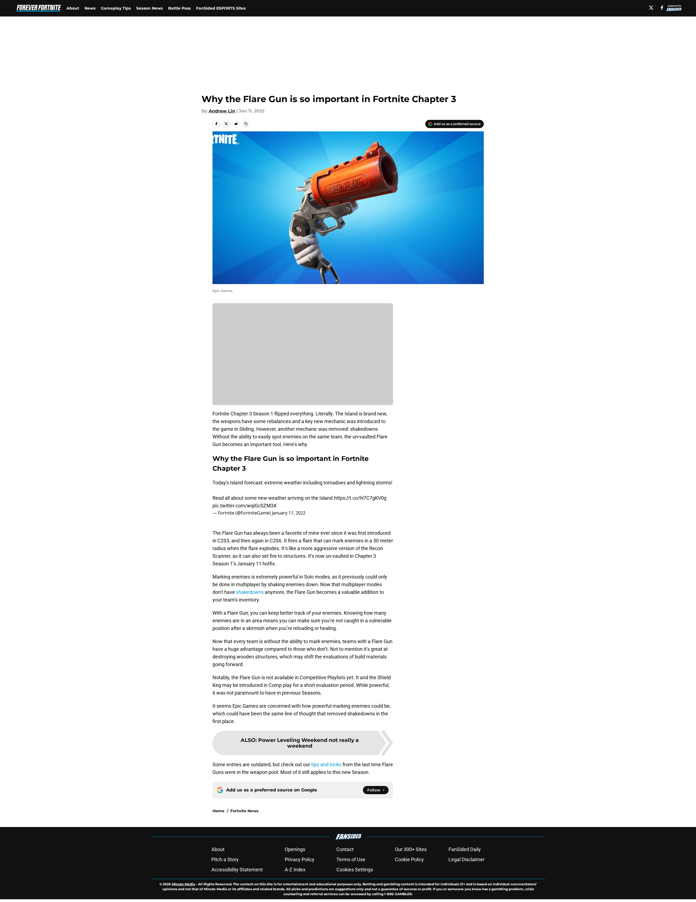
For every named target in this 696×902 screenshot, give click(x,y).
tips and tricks (326, 764)
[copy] (246, 124)
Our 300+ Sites (411, 849)
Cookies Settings (354, 869)
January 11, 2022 (288, 513)
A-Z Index (295, 869)
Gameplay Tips (116, 8)
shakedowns (250, 592)
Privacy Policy (299, 859)
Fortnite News (244, 810)
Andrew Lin (222, 111)
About (72, 8)
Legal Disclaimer (467, 859)
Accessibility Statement (237, 869)
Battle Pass (179, 8)
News (90, 8)
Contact (345, 849)
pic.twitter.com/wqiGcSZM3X (244, 505)
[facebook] (662, 7)
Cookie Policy (409, 859)
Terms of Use (350, 859)
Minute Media (183, 884)
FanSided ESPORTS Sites (221, 8)
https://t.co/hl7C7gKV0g (360, 498)
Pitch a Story (225, 859)
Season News (149, 8)
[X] (651, 7)
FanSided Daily (465, 849)
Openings (295, 849)
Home (218, 810)
